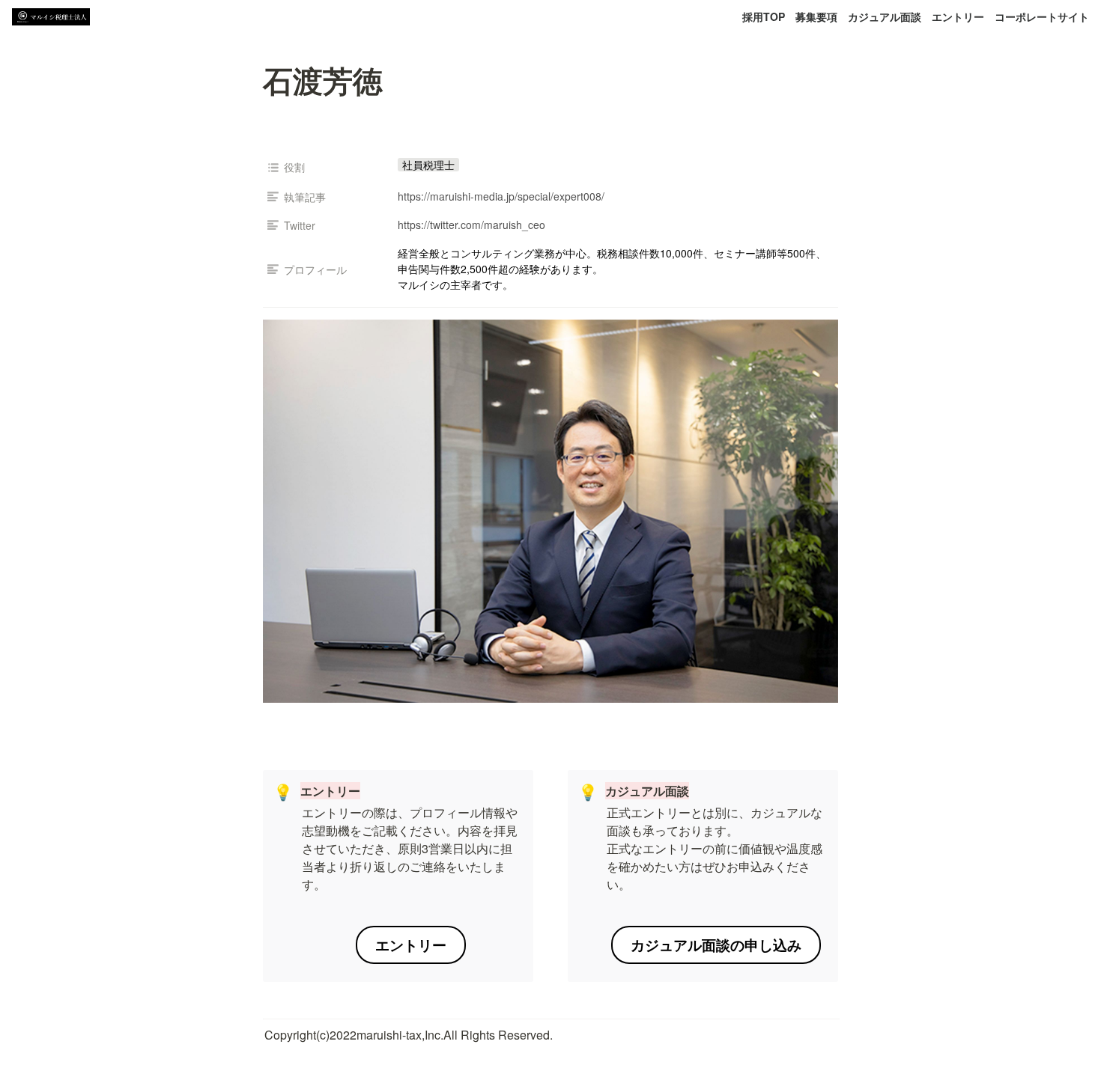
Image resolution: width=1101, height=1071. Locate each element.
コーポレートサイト (1042, 16)
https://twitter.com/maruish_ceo (471, 224)
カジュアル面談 (884, 16)
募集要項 (816, 16)
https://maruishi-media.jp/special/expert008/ (501, 196)
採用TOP (763, 16)
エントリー (958, 16)
